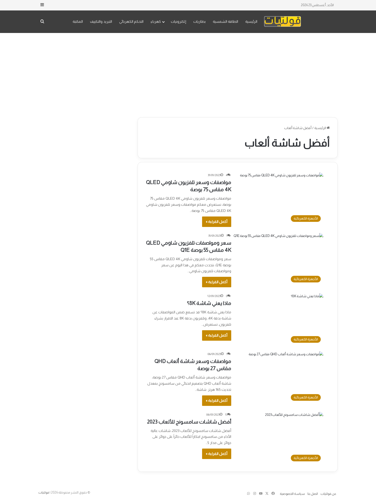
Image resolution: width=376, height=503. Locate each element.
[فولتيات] (282, 21)
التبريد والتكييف (101, 21)
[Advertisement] (188, 74)
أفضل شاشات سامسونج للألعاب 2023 (189, 422)
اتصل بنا (312, 494)
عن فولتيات (328, 494)
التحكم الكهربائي (131, 21)
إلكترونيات (178, 21)
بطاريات (199, 21)
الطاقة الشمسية (225, 21)
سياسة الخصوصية (292, 494)
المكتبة (78, 21)
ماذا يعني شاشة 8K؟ (209, 303)
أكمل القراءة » (216, 222)
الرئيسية (251, 21)
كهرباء (156, 21)
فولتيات (43, 492)
